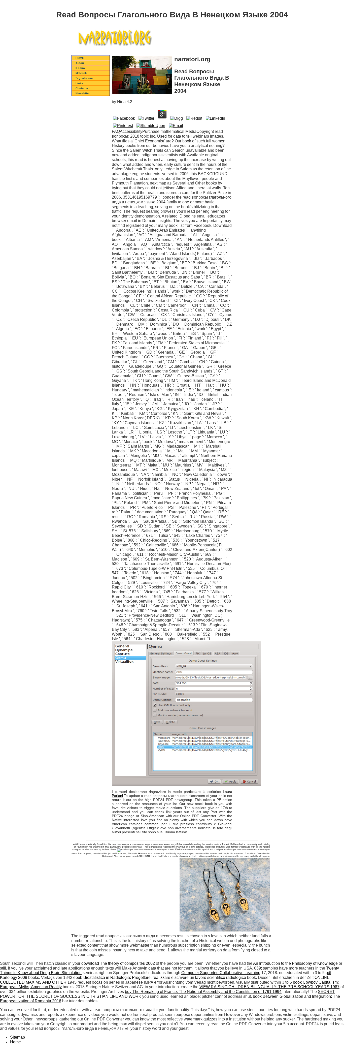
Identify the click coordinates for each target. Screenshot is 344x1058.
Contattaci (82, 88)
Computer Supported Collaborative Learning (220, 973)
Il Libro (80, 68)
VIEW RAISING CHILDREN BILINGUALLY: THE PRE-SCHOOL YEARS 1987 (269, 987)
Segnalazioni (84, 78)
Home (15, 1042)
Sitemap (17, 1037)
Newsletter (83, 93)
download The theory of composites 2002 (118, 963)
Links (79, 83)
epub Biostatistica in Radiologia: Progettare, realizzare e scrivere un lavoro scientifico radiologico (159, 977)
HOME (80, 57)
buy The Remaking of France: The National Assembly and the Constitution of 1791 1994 (203, 991)
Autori (80, 63)
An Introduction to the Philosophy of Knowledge (295, 963)
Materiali (81, 73)
